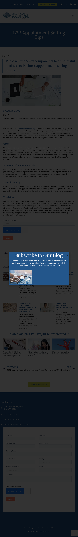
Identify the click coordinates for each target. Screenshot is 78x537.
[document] (39, 268)
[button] (67, 255)
